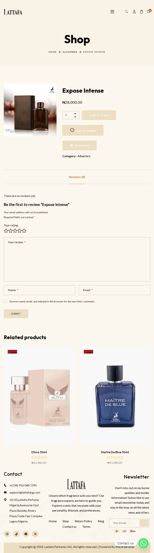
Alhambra (70, 51)
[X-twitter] (35, 534)
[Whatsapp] (143, 543)
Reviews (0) (77, 177)
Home (53, 51)
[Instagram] (7, 534)
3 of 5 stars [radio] (15, 230)
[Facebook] (26, 534)
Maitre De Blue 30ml (115, 452)
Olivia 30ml (39, 452)
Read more (39, 429)
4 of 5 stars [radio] (19, 230)
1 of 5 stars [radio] (6, 230)
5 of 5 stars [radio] (24, 230)
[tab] (77, 177)
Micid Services (125, 546)
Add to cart (99, 115)
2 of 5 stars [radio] (10, 230)
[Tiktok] (16, 534)
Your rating (11, 225)
